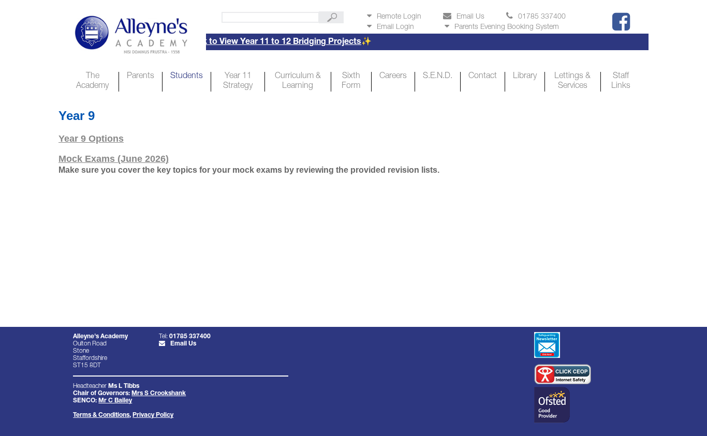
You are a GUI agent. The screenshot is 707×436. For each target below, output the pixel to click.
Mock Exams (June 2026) (113, 159)
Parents (140, 76)
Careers (393, 76)
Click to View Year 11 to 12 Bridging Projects (264, 42)
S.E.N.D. (437, 76)
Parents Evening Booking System (506, 27)
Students (186, 76)
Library (525, 76)
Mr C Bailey (115, 401)
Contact (482, 76)
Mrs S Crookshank (158, 393)
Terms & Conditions (101, 415)
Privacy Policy (152, 415)
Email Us (470, 17)
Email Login (395, 27)
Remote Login (399, 17)
